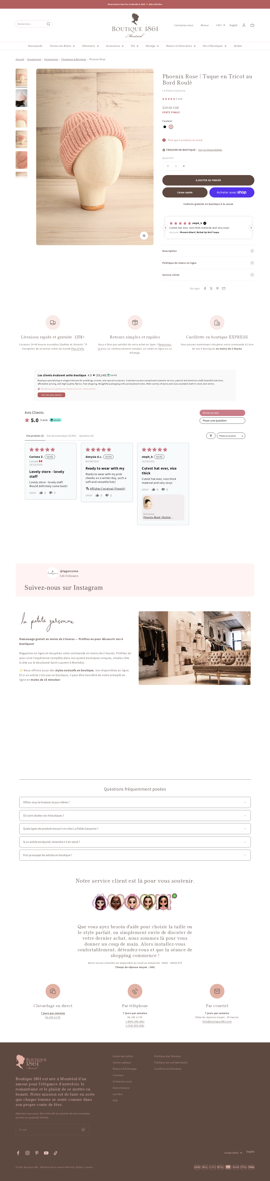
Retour (205, 25)
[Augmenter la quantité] (184, 166)
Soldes (238, 45)
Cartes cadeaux (122, 1062)
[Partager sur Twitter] (211, 288)
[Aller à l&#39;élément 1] (21, 78)
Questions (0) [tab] (86, 435)
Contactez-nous (183, 25)
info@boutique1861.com (217, 1021)
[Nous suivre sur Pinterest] (36, 1152)
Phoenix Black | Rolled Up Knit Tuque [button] (158, 517)
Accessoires (113, 45)
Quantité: (168, 158)
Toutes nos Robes (60, 45)
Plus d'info (77, 348)
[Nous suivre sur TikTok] (55, 1152)
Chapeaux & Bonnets (73, 59)
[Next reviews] (251, 227)
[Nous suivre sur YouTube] (46, 1152)
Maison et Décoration (179, 45)
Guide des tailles (123, 1056)
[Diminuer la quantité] (168, 166)
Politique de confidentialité (171, 1062)
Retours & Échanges (125, 1068)
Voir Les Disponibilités (210, 149)
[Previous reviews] (165, 227)
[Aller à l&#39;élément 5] (21, 160)
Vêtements (88, 45)
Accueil (20, 59)
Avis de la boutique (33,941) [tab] (61, 435)
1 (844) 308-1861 (134, 1021)
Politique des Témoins (167, 1056)
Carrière (118, 1094)
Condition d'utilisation (168, 1068)
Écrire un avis (211, 413)
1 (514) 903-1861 (135, 1025)
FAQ (115, 1100)
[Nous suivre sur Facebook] (18, 1152)
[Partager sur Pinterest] (217, 288)
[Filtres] (210, 436)
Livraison (118, 1075)
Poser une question (215, 420)
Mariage (150, 45)
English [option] (233, 25)
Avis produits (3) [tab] (35, 435)
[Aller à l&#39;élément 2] (21, 98)
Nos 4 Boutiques (213, 45)
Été (133, 45)
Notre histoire (121, 1088)
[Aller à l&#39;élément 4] (21, 140)
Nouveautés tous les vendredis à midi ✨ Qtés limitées (135, 4)
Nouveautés (35, 45)
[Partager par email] (224, 288)
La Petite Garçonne (174, 90)
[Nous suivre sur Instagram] (27, 1152)
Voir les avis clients (51, 394)
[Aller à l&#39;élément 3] (21, 119)
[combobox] (30, 24)
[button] (169, 98)
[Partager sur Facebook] (205, 288)
